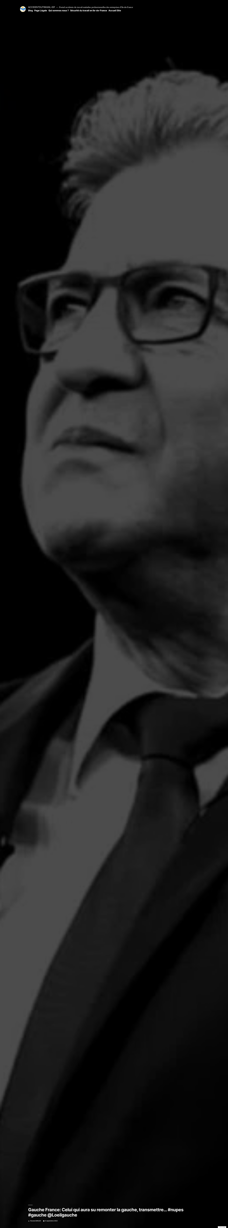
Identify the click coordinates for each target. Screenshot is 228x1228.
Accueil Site (114, 10)
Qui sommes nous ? (58, 10)
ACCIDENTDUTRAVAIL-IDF (41, 7)
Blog (30, 10)
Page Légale (40, 10)
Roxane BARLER (35, 1221)
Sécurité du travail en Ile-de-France (88, 10)
